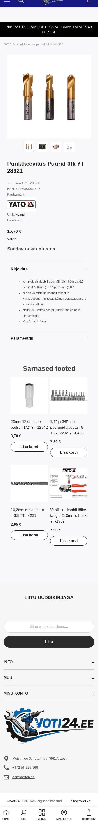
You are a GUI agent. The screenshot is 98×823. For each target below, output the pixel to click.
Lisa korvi (29, 447)
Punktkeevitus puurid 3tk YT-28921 (40, 44)
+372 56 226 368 (25, 767)
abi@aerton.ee (23, 777)
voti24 (15, 801)
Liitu (49, 642)
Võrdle (12, 239)
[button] (23, 815)
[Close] (91, 29)
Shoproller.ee (81, 801)
